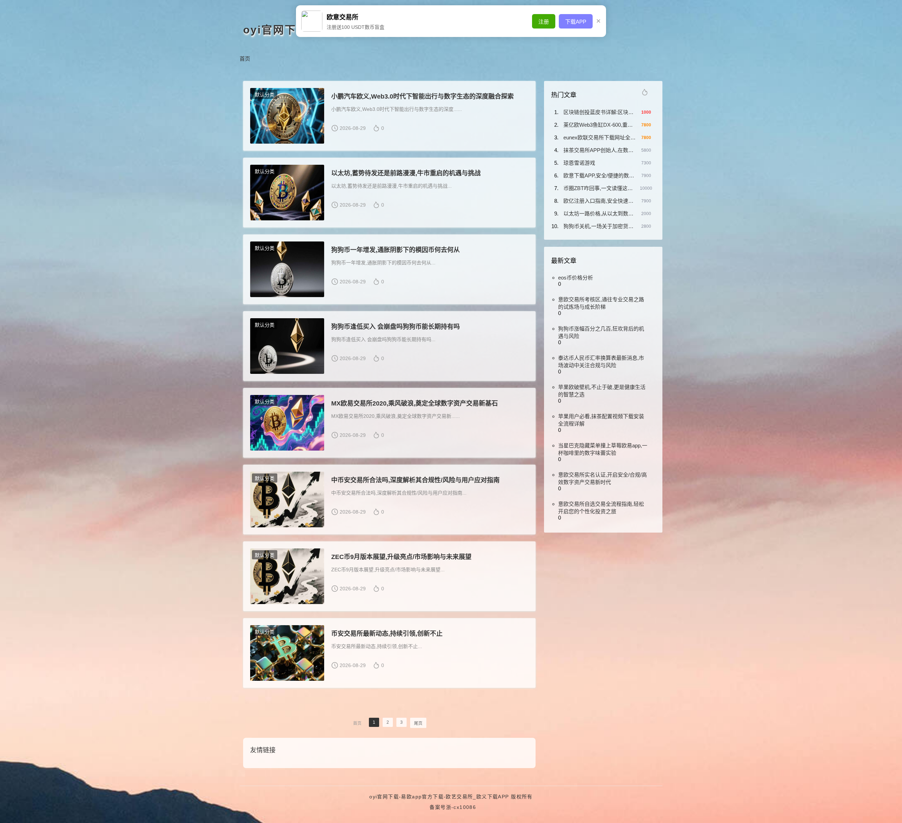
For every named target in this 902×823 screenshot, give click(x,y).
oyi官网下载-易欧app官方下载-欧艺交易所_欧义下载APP (439, 796)
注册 (543, 22)
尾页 (418, 723)
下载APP (575, 22)
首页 (245, 59)
